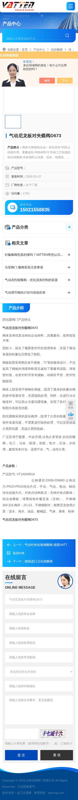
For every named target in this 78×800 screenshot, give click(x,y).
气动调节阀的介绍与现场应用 (25, 292)
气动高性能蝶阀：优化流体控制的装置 (31, 280)
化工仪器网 (24, 792)
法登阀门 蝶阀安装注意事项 (24, 267)
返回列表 (19, 553)
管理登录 (40, 792)
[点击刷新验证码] (52, 734)
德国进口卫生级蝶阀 (39, 561)
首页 (25, 49)
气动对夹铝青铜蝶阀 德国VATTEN (48, 544)
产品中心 (39, 49)
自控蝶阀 (57, 49)
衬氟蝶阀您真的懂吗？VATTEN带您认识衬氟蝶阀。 (39, 254)
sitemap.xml (56, 792)
